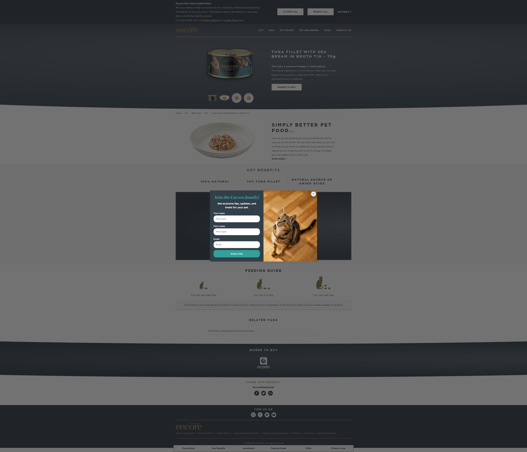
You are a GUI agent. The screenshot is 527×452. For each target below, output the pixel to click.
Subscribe (237, 253)
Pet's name (219, 226)
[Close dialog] (313, 194)
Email (216, 239)
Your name (219, 213)
